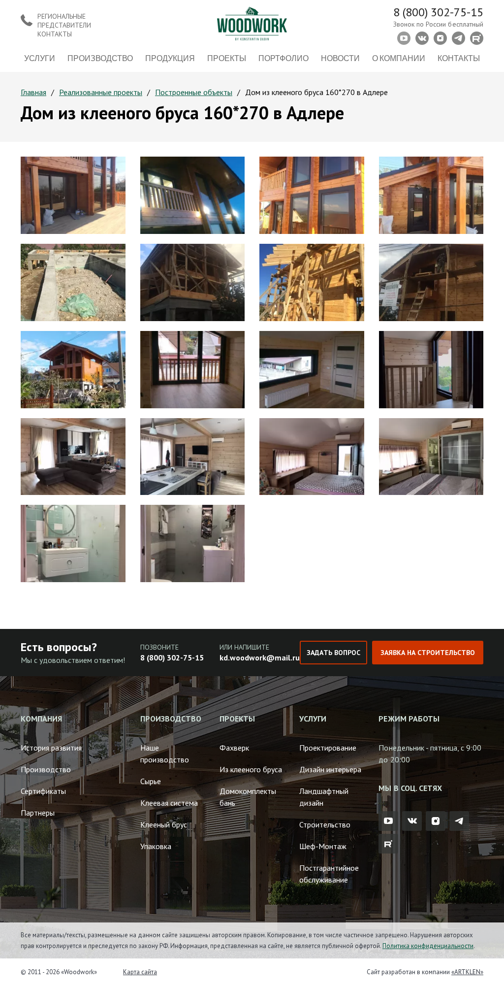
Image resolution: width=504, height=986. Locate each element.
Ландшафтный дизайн (323, 797)
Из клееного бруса (251, 769)
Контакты (459, 58)
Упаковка (155, 846)
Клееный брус (163, 824)
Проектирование (327, 748)
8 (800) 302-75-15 (438, 12)
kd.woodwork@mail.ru (260, 657)
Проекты (226, 58)
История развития (51, 748)
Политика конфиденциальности (427, 946)
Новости (340, 58)
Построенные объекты (193, 92)
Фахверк (234, 748)
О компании (398, 58)
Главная (33, 92)
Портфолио (283, 58)
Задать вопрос (333, 652)
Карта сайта (140, 972)
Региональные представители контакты (64, 25)
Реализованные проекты (100, 92)
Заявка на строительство (427, 652)
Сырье (150, 781)
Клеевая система (169, 803)
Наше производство (164, 753)
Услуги (39, 58)
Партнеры (38, 813)
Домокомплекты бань (248, 797)
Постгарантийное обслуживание (329, 874)
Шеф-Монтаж (322, 846)
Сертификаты (43, 791)
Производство (100, 58)
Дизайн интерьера (330, 769)
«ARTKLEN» (467, 972)
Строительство (324, 824)
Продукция (170, 58)
